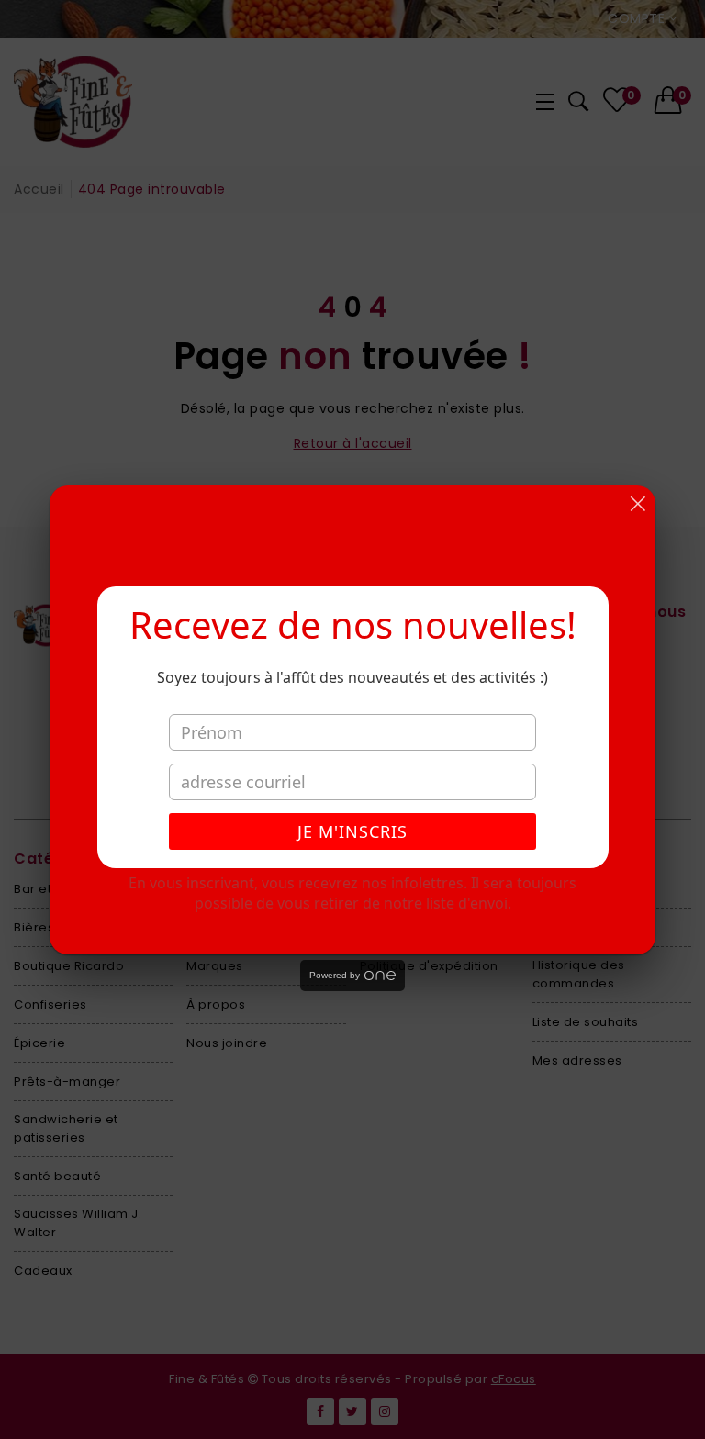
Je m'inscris (352, 831)
